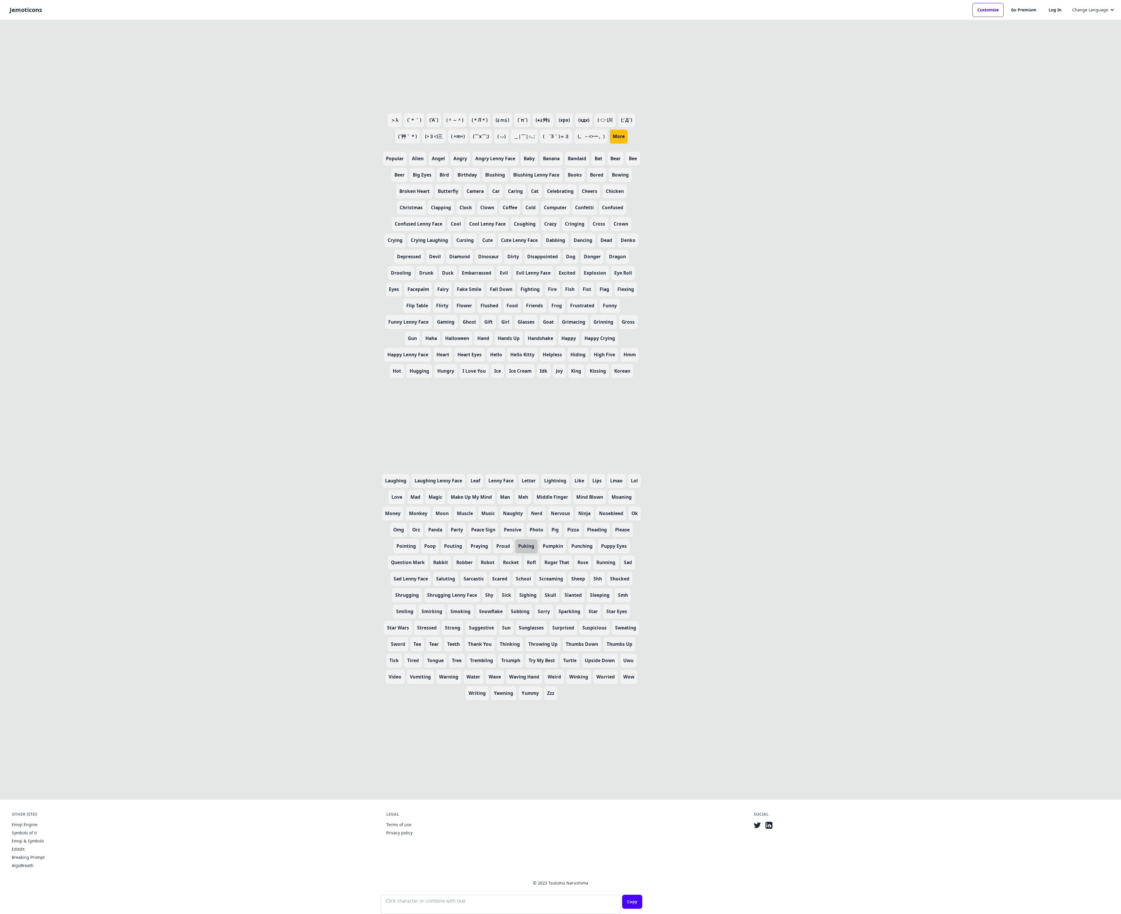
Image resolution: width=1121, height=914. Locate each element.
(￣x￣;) (481, 136)
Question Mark (408, 562)
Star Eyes (616, 611)
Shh (597, 578)
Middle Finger (552, 497)
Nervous (560, 513)
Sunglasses (531, 628)
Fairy (443, 289)
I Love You (474, 371)
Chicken (615, 191)
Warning (448, 677)
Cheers (589, 191)
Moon (442, 513)
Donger (592, 256)
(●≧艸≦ (543, 120)
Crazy (550, 224)
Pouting (453, 546)
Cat (535, 191)
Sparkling (569, 611)
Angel (438, 158)
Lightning (555, 480)
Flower (464, 305)
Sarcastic (474, 578)
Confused (612, 207)
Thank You (480, 644)
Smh (623, 595)
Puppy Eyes (614, 546)
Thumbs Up (619, 644)
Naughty (513, 513)
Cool (456, 224)
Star (593, 611)
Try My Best (542, 660)
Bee (633, 158)
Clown (487, 207)
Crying (395, 240)
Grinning (603, 322)
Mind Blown (589, 497)
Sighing (528, 595)
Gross (628, 322)
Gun (412, 338)
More (619, 136)
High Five (604, 354)
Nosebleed (611, 513)
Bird (444, 175)
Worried (605, 677)
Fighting (530, 289)
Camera (475, 191)
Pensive (512, 529)
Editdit (18, 849)
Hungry (445, 371)
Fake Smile (469, 289)
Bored (596, 175)
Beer (399, 175)
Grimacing (573, 322)
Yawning (503, 693)
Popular (395, 158)
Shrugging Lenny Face (452, 595)
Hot (397, 371)
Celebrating (560, 191)
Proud (503, 546)
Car (496, 191)
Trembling (481, 660)
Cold (530, 207)
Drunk (426, 273)
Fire (552, 289)
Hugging (419, 371)
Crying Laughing (429, 240)
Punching (582, 546)
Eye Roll (623, 273)
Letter (529, 480)
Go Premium (1023, 10)
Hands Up (509, 338)
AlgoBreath (23, 865)
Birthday (467, 175)
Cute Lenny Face (519, 240)
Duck (448, 273)
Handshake (540, 338)
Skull (550, 595)
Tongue (435, 660)
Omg (398, 529)
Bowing (620, 175)
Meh (523, 497)
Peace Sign (483, 529)
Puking (526, 546)
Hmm (630, 354)
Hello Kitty (522, 354)
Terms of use (398, 824)
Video (395, 677)
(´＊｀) (414, 120)
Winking (578, 677)
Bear (615, 158)
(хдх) (583, 120)
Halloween (457, 338)
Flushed (489, 305)
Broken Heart (414, 191)
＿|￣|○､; (524, 136)
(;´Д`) (626, 120)
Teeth (453, 644)
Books (575, 175)
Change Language (1090, 10)
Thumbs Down (582, 644)
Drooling (401, 273)
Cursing (465, 240)
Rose (582, 562)
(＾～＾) (454, 120)
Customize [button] (988, 10)
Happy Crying (599, 338)
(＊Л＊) (480, 120)
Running (605, 562)
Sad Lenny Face (411, 578)
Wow (628, 677)
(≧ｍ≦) (502, 120)
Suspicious (594, 628)
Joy (559, 371)
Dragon (617, 256)
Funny (610, 305)
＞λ (394, 120)
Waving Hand (524, 677)
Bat (598, 158)
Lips (597, 480)
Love (396, 497)
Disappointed (542, 256)
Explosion (595, 273)
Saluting (445, 578)
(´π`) (523, 120)
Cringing (574, 224)
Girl (505, 322)
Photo (536, 529)
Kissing (598, 371)
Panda (435, 529)
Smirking (432, 611)
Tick (394, 660)
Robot (488, 562)
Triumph (510, 660)
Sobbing (520, 611)
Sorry (544, 611)
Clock (465, 207)
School (523, 578)
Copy (632, 901)
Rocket (511, 562)
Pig (555, 529)
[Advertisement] (511, 65)
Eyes (394, 289)
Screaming (551, 578)
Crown (621, 224)
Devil (435, 256)
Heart (442, 354)
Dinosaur (488, 256)
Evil (504, 273)
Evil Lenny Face (533, 273)
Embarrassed (476, 273)
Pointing (406, 546)
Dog (570, 256)
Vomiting (420, 677)
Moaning (622, 497)
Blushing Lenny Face (536, 175)
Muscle (465, 513)
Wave (495, 677)
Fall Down (501, 289)
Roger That (556, 562)
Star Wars (398, 628)
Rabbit (440, 562)
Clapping (441, 207)
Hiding (578, 354)
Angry (460, 158)
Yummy (530, 693)
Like (579, 480)
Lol (634, 480)
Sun (506, 628)
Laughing (395, 480)
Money (393, 513)
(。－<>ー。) (591, 136)
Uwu (628, 660)
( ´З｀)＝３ (556, 136)
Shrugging (407, 595)
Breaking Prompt (28, 857)
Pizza (573, 529)
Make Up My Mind (471, 497)
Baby (529, 158)
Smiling (404, 611)
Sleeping (600, 595)
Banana (551, 158)
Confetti (584, 207)
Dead (606, 240)
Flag (604, 289)
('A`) (433, 120)
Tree (457, 660)
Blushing (495, 175)
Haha (431, 338)
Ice (497, 371)
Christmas (411, 207)
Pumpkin (553, 546)
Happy (568, 338)
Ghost (469, 322)
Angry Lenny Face (495, 158)
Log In (1055, 10)
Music (488, 513)
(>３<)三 (434, 136)
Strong (452, 628)
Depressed (409, 256)
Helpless (552, 354)
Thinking (510, 644)
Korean (622, 371)
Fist (587, 289)
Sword (398, 644)
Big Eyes (422, 175)
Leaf (475, 480)
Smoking (460, 611)
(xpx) (564, 120)
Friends (534, 305)
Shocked (619, 578)
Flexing (625, 289)
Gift (488, 322)
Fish (570, 289)
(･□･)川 (605, 120)
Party (457, 529)
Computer (555, 207)
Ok (634, 513)
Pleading (597, 529)
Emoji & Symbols (28, 841)
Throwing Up (543, 644)
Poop (430, 546)
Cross (599, 224)
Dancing (583, 240)
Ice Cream (520, 371)
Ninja (584, 513)
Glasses (526, 322)
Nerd (536, 513)
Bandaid (577, 158)
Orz (416, 529)
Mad (415, 497)
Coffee (510, 207)
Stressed (427, 628)
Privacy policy (399, 832)
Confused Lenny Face (418, 224)
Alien (418, 158)
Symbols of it (24, 832)
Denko (628, 240)
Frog (556, 305)
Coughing (525, 224)
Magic (435, 497)
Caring (515, 191)
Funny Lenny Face (408, 322)
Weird (554, 677)
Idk (543, 371)
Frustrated (582, 305)
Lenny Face (500, 480)
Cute (487, 240)
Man (505, 497)
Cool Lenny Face (487, 224)
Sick (506, 595)
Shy (489, 595)
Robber (464, 562)
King (576, 371)
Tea (417, 644)
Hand (483, 338)
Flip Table (417, 305)
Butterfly (448, 191)
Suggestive (481, 628)
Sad (628, 562)
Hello (496, 354)
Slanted (573, 595)
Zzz (550, 693)
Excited (567, 273)
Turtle (570, 660)
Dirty (513, 256)
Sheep (578, 578)
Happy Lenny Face (407, 354)
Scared (499, 578)
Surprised (563, 628)
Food (512, 305)
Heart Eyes (469, 354)
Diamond (459, 256)
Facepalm (418, 289)
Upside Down (600, 660)
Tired (413, 660)
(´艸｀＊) (407, 136)
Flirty (442, 305)
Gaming (446, 322)
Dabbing (555, 240)
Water (473, 677)
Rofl (531, 562)
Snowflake (491, 611)
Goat (548, 322)
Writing (477, 693)
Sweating (625, 628)
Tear (434, 644)
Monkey (418, 513)
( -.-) (501, 136)
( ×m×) (458, 136)
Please (622, 529)
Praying (479, 546)
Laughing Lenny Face (438, 480)
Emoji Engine (24, 824)
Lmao (616, 480)
